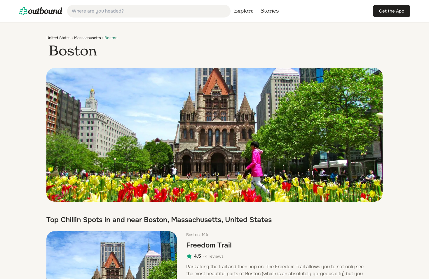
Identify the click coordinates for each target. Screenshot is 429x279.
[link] (40, 11)
